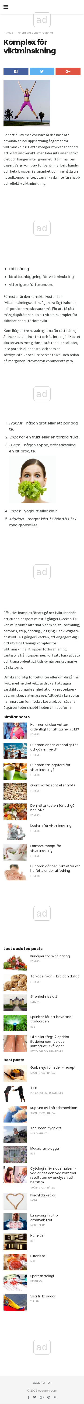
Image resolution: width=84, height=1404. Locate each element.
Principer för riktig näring (50, 956)
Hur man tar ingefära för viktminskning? (50, 767)
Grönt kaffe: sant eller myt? (52, 785)
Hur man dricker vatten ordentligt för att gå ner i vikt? (54, 727)
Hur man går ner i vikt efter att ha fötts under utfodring (55, 868)
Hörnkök (36, 1235)
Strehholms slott (43, 996)
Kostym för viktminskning (50, 825)
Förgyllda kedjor (43, 1195)
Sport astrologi (42, 1276)
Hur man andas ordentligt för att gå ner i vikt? (54, 747)
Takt (34, 1087)
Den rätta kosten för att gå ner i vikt (52, 808)
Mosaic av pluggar (45, 1148)
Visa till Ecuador (43, 1296)
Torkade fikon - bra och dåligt (54, 976)
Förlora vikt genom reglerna (35, 33)
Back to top (42, 1383)
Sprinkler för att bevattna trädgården (50, 1019)
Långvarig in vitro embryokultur (44, 1217)
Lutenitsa (37, 1256)
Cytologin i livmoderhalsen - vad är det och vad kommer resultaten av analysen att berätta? (53, 1175)
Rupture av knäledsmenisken (53, 1107)
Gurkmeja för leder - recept (53, 1067)
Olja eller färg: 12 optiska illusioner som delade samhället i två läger (49, 1041)
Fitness (8, 33)
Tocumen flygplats (45, 1128)
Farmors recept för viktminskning (45, 848)
